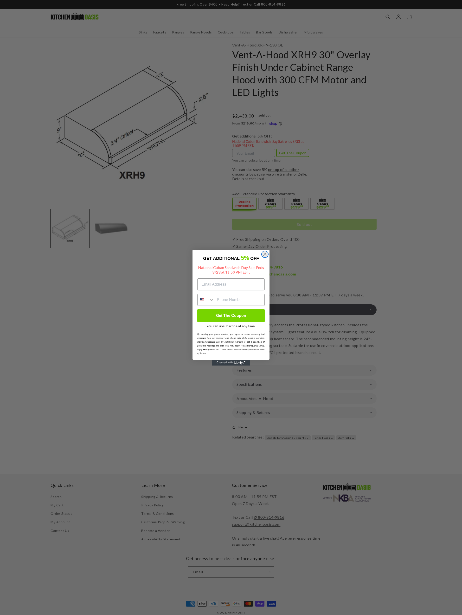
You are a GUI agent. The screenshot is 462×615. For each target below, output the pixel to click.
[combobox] (206, 300)
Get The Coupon (231, 316)
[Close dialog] (265, 254)
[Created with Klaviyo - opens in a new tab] (231, 363)
